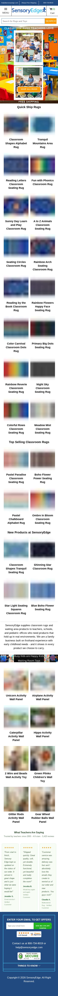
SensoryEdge (33, 977)
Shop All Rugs (29, 89)
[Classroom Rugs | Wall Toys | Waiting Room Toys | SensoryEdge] (29, 11)
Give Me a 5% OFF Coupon (43, 927)
